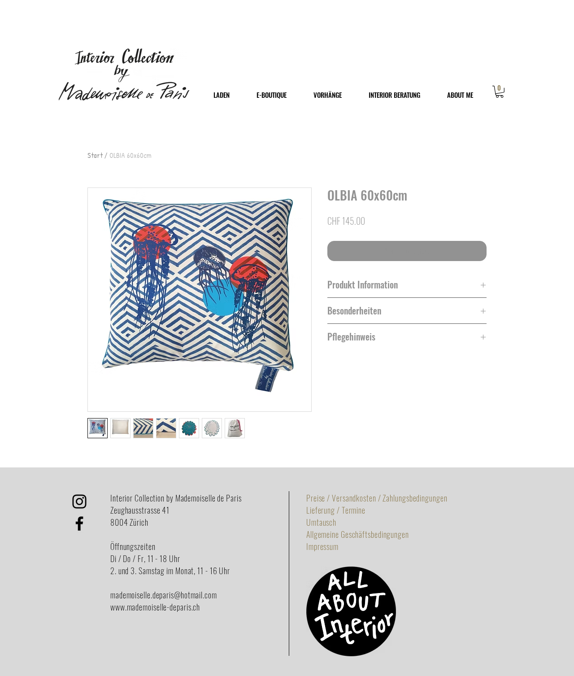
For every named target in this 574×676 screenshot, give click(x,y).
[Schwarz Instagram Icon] (79, 501)
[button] (499, 92)
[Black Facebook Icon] (79, 523)
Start (95, 155)
